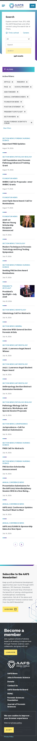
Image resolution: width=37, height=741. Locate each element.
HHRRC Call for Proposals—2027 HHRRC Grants (17, 183)
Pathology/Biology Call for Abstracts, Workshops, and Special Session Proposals (15, 408)
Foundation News (11, 102)
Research (21, 82)
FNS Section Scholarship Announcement (13, 468)
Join (32, 6)
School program (22, 87)
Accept (9, 730)
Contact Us (12, 686)
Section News (10, 117)
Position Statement (12, 107)
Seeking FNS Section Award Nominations (15, 271)
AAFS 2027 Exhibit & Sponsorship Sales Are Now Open (17, 527)
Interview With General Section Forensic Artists (17, 330)
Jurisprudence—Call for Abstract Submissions (13, 428)
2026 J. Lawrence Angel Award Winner (16, 349)
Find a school (14, 33)
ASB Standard (10, 92)
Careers (26, 33)
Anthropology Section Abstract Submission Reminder (16, 387)
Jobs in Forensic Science (18, 677)
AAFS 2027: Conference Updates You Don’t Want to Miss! (17, 508)
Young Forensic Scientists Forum (15, 122)
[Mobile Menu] (3, 6)
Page (6, 87)
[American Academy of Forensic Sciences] (16, 5)
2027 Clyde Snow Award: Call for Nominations (17, 202)
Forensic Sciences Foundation (15, 699)
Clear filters (7, 128)
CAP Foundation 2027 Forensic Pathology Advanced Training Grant (16, 163)
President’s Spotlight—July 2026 (9, 294)
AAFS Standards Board (17, 690)
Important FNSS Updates (13, 144)
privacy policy (16, 723)
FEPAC (10, 694)
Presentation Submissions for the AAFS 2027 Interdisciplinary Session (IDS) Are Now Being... (16, 488)
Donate (10, 681)
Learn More (10, 652)
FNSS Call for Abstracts (13, 448)
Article (7, 82)
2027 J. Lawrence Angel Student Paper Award (17, 368)
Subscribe (8, 609)
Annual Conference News (15, 97)
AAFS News (12, 673)
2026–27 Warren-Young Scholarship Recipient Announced (9, 225)
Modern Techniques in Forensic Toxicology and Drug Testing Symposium (16, 249)
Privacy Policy (8, 737)
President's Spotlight (13, 112)
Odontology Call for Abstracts (16, 313)
